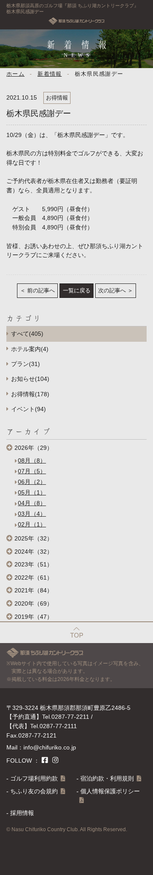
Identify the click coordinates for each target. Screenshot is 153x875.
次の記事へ (112, 291)
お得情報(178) (30, 394)
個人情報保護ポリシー (110, 791)
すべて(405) (27, 334)
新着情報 (49, 74)
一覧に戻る (77, 291)
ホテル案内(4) (29, 349)
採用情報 (22, 813)
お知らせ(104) (30, 379)
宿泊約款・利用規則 (107, 778)
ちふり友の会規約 (34, 791)
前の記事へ (41, 291)
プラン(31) (25, 364)
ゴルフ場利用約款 (34, 778)
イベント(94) (28, 409)
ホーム (15, 74)
